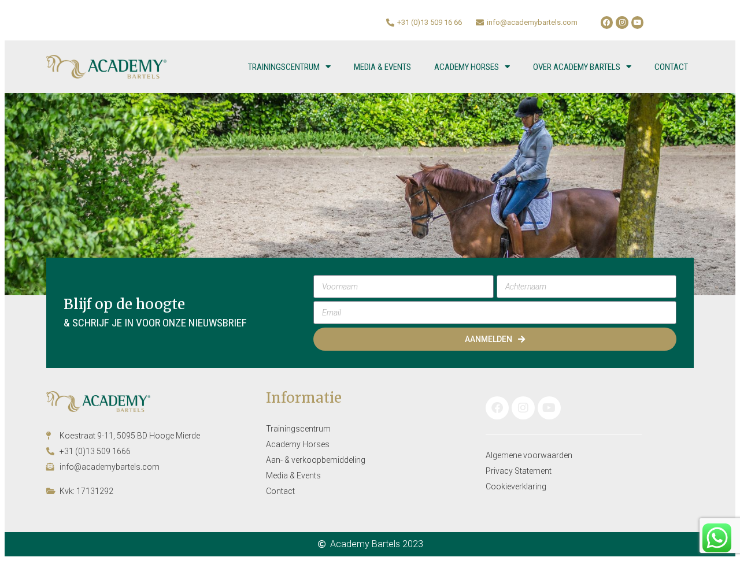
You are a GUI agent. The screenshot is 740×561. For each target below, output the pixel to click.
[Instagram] (622, 22)
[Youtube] (637, 22)
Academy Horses (466, 67)
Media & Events (382, 67)
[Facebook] (607, 22)
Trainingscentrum (284, 67)
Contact (671, 67)
